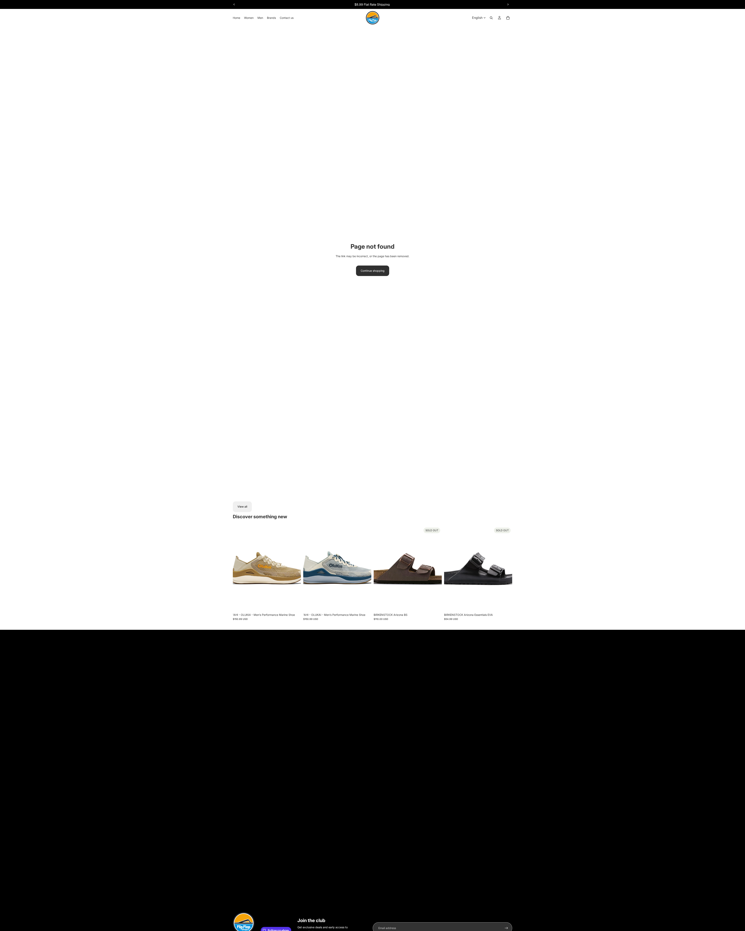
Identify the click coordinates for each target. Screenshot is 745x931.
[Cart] (508, 18)
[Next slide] (508, 4)
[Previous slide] (234, 4)
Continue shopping (373, 270)
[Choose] (294, 605)
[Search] (491, 18)
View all (242, 506)
